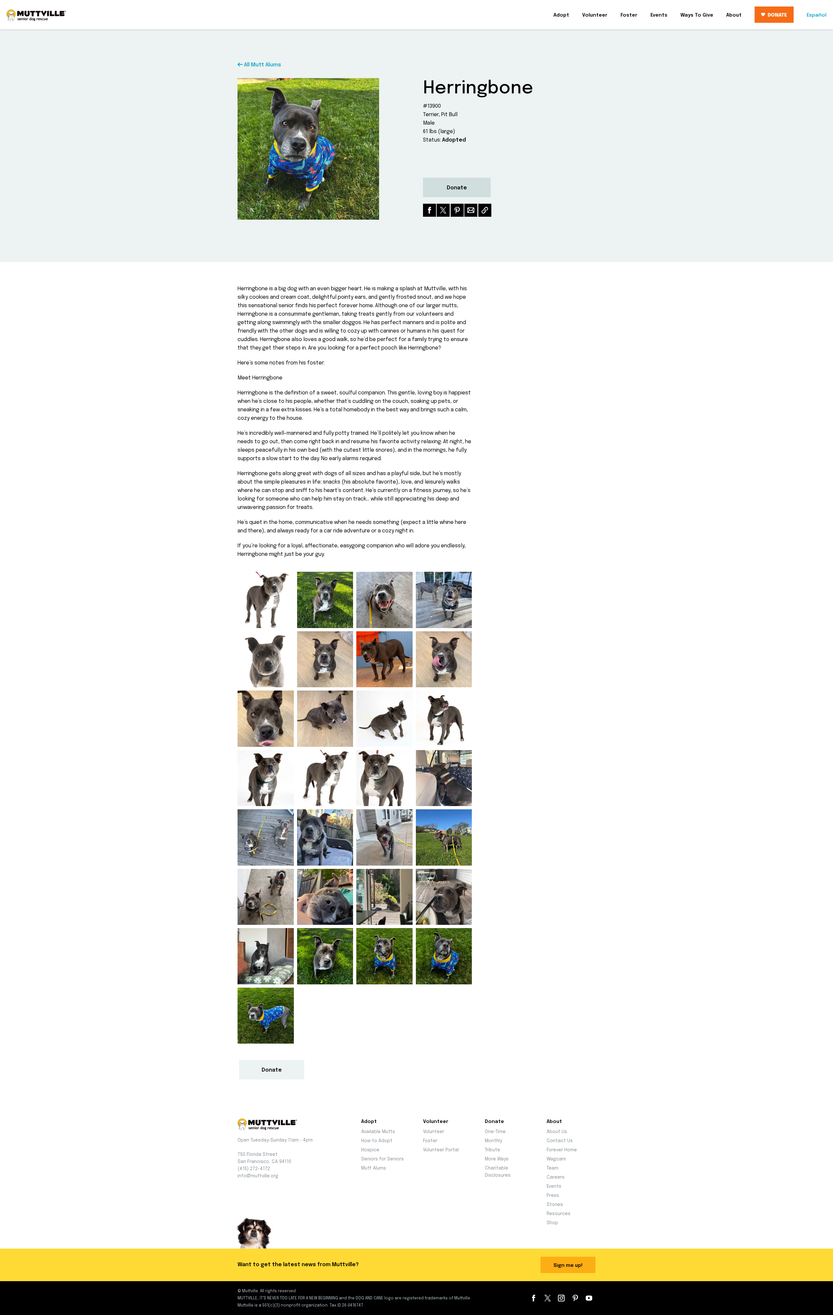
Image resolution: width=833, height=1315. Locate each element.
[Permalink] (484, 210)
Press (553, 1195)
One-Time (495, 1132)
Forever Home (562, 1150)
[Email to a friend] (470, 210)
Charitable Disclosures (498, 1172)
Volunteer (595, 15)
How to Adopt (376, 1141)
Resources (558, 1214)
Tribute (492, 1150)
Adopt (561, 15)
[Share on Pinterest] (457, 210)
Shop (552, 1223)
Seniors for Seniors (382, 1159)
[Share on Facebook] (429, 210)
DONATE (777, 15)
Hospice (370, 1150)
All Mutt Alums (262, 65)
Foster (629, 15)
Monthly (493, 1141)
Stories (555, 1204)
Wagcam (556, 1159)
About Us (557, 1132)
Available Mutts (378, 1132)
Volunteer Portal (441, 1150)
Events (658, 15)
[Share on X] (443, 210)
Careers (556, 1177)
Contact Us (560, 1141)
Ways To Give (696, 15)
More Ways (497, 1159)
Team (552, 1168)
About (734, 15)
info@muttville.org (258, 1176)
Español (816, 15)
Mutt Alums (373, 1168)
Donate (457, 188)
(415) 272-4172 (254, 1169)
